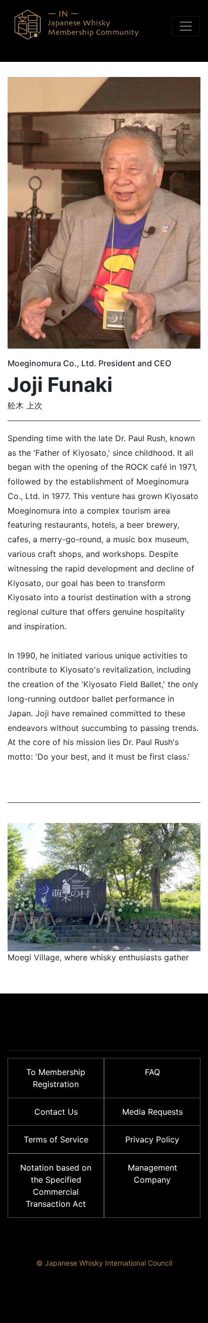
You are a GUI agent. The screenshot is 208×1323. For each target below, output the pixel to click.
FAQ (152, 1072)
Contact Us (56, 1112)
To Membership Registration (55, 1078)
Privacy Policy (152, 1139)
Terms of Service (56, 1139)
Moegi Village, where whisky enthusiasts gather (98, 957)
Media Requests (152, 1112)
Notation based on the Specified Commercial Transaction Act (55, 1186)
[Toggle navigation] (186, 26)
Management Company (152, 1174)
